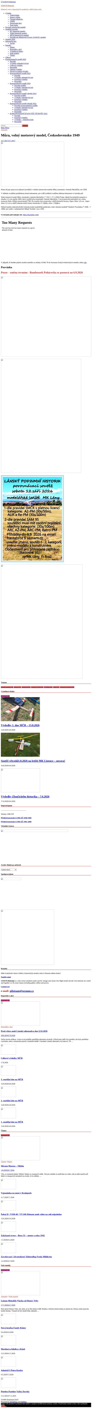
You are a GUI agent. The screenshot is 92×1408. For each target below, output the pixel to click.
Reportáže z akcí (16, 49)
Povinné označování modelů (15, 27)
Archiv (12, 43)
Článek (3, 1162)
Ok (3, 1406)
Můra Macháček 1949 (31, 215)
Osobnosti (26, 687)
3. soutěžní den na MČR (12, 1079)
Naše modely (14, 53)
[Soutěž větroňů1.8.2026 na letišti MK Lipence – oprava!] (20, 756)
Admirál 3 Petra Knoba (12, 1370)
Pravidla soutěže (20, 85)
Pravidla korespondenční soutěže (26, 106)
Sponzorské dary (16, 23)
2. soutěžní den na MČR (12, 1100)
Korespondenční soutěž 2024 (20, 83)
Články (12, 55)
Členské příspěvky (16, 19)
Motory (17, 687)
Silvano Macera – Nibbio (12, 1166)
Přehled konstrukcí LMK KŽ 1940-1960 (16, 818)
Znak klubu (14, 25)
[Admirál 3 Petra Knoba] (8, 1366)
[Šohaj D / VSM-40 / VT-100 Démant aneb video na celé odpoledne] (8, 1210)
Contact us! (5, 987)
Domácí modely (7, 687)
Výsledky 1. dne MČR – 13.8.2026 (20, 725)
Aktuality (4, 130)
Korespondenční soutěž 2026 (15, 59)
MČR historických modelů (19, 35)
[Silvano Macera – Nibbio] (20, 1160)
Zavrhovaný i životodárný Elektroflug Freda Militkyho (26, 1257)
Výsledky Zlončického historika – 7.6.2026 (25, 796)
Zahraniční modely (67, 687)
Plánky (12, 47)
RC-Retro (48, 687)
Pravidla (13, 61)
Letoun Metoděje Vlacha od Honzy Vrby (19, 1301)
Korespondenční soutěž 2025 (20, 73)
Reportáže (13, 67)
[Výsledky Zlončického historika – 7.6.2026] (20, 792)
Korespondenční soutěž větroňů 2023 (23, 93)
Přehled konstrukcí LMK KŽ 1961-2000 (16, 822)
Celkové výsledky (16, 65)
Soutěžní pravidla (11, 29)
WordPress (14, 1402)
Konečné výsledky (21, 79)
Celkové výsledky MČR (12, 1058)
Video (56, 687)
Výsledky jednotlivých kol (19, 63)
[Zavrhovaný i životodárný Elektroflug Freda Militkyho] (8, 1252)
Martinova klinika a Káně (13, 1349)
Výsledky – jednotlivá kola (23, 120)
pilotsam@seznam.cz (22, 990)
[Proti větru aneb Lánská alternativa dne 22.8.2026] (20, 1025)
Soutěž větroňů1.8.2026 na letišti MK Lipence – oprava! (33, 760)
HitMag (23, 1402)
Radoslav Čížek (37, 687)
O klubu (8, 13)
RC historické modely (17, 31)
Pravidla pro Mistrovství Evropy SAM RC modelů (28, 37)
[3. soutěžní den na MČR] (8, 1075)
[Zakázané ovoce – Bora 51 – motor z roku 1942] (8, 1231)
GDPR (12, 21)
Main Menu (5, 128)
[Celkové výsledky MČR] (8, 1054)
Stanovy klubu (15, 17)
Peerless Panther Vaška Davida (15, 1391)
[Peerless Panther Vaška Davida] (8, 1387)
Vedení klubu (14, 15)
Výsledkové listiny (16, 51)
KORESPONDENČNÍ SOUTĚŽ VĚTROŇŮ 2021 (28, 114)
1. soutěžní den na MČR (12, 1122)
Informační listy (10, 41)
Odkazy (8, 57)
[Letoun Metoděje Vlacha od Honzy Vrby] (20, 1294)
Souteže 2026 (10, 39)
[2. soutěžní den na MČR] (8, 1096)
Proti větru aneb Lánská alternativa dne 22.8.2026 (24, 1031)
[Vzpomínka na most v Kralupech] (8, 1189)
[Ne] (5, 1406)
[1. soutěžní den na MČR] (8, 1118)
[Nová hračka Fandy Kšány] (8, 1323)
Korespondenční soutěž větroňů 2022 (23, 104)
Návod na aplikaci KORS (19, 71)
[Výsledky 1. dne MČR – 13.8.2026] (20, 720)
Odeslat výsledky (16, 69)
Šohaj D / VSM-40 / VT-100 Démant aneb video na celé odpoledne (31, 1214)
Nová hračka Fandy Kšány (13, 1328)
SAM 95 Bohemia (7, 6)
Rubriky (8, 45)
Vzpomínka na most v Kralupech (16, 1193)
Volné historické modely (18, 33)
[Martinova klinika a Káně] (8, 1345)
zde (85, 262)
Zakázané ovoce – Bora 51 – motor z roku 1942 (23, 1235)
